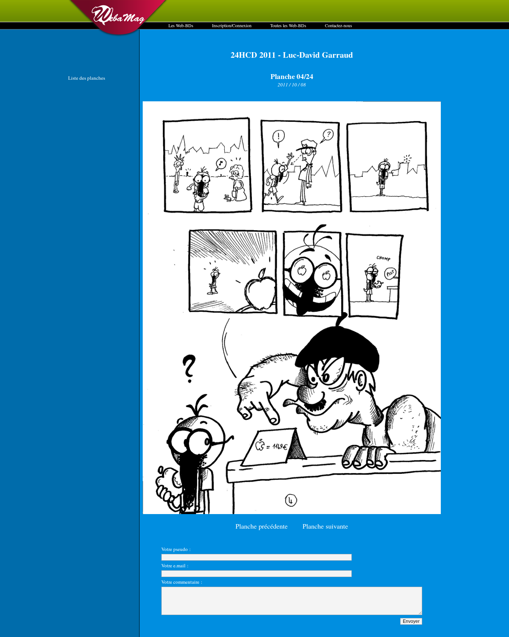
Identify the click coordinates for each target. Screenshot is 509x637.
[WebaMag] (118, 35)
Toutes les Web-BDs (288, 25)
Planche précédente (261, 526)
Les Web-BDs (180, 25)
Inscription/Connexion (232, 25)
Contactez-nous (338, 25)
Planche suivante (325, 526)
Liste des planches (86, 78)
